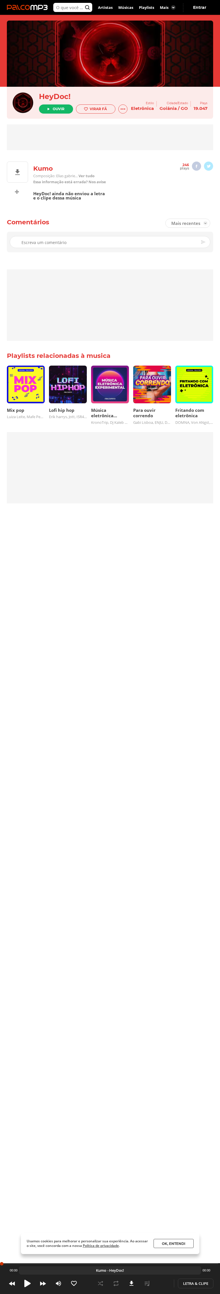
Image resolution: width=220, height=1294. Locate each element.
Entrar (199, 7)
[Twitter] (208, 166)
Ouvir (58, 109)
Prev (12, 1283)
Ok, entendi (173, 1243)
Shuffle (100, 1283)
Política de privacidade (101, 1245)
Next (43, 1283)
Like (74, 1283)
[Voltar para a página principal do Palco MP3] (28, 7)
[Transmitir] (162, 1283)
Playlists (146, 7)
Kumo (101, 1270)
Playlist (147, 1283)
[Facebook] (196, 166)
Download (131, 1283)
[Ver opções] (122, 109)
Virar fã (98, 109)
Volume (58, 1283)
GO (184, 108)
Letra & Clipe (195, 1283)
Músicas (125, 7)
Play (27, 1283)
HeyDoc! (54, 96)
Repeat (116, 1283)
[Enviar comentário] (203, 242)
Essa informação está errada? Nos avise (69, 182)
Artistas (105, 7)
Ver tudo (86, 176)
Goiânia (168, 108)
